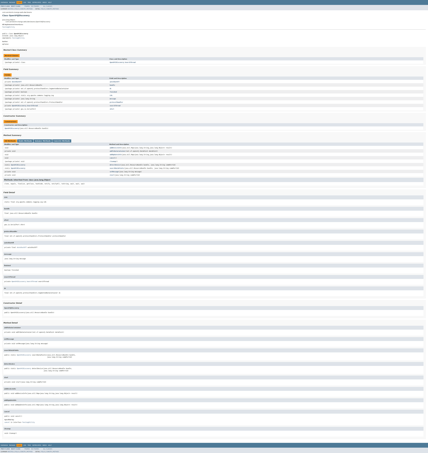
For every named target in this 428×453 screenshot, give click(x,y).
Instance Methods (43, 141)
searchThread (115, 106)
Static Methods (25, 141)
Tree (29, 2)
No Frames (35, 6)
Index (44, 2)
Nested (10, 9)
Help (49, 2)
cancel (112, 158)
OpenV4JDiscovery (12, 128)
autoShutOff (114, 82)
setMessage (114, 172)
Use (24, 2)
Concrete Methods (62, 141)
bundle (112, 85)
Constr (22, 9)
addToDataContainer (118, 151)
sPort (112, 109)
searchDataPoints (117, 168)
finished (113, 92)
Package (12, 2)
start (112, 175)
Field (17, 9)
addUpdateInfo (115, 154)
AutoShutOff (17, 82)
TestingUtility (8, 27)
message (113, 99)
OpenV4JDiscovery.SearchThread (123, 62)
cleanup (113, 161)
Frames (27, 6)
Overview (4, 2)
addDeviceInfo (115, 148)
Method (30, 9)
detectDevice (115, 165)
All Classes (47, 6)
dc (110, 88)
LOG (111, 95)
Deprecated (36, 2)
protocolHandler (116, 102)
